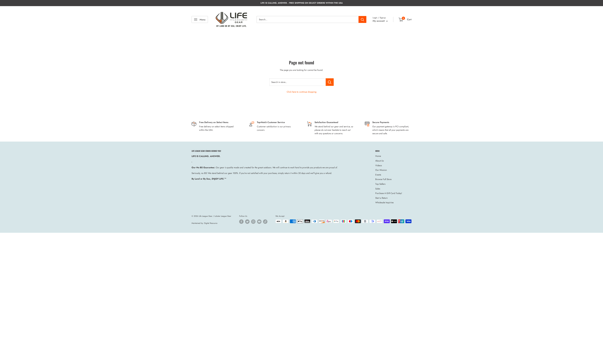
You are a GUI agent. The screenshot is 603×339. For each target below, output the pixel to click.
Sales (377, 188)
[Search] (362, 19)
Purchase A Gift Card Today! (388, 193)
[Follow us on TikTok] (265, 221)
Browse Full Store (383, 179)
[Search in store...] (330, 82)
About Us (379, 160)
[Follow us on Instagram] (253, 221)
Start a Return (381, 197)
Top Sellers (380, 184)
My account (379, 21)
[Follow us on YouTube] (259, 221)
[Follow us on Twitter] (247, 221)
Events (378, 174)
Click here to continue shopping (301, 91)
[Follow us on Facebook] (241, 221)
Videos (378, 165)
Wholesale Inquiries (384, 202)
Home (378, 156)
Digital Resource (210, 223)
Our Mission (381, 170)
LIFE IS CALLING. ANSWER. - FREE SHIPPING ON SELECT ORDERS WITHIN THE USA (302, 2)
